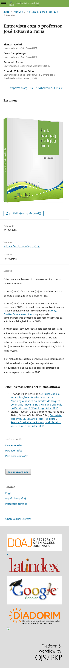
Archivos (18, 11)
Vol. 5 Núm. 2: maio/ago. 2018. (43, 11)
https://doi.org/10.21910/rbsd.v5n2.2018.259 (36, 88)
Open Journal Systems (18, 519)
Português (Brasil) (16, 503)
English (9, 493)
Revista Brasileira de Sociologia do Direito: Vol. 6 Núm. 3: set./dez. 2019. (36, 424)
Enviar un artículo (18, 471)
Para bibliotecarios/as (16, 456)
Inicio (6, 11)
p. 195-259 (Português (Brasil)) (24, 213)
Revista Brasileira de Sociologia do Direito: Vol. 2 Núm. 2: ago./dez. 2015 (36, 406)
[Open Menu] (3, 3)
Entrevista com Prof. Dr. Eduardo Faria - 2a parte (36, 417)
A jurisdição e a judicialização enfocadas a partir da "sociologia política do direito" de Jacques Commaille (35, 399)
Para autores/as (13, 450)
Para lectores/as (13, 445)
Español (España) (15, 498)
